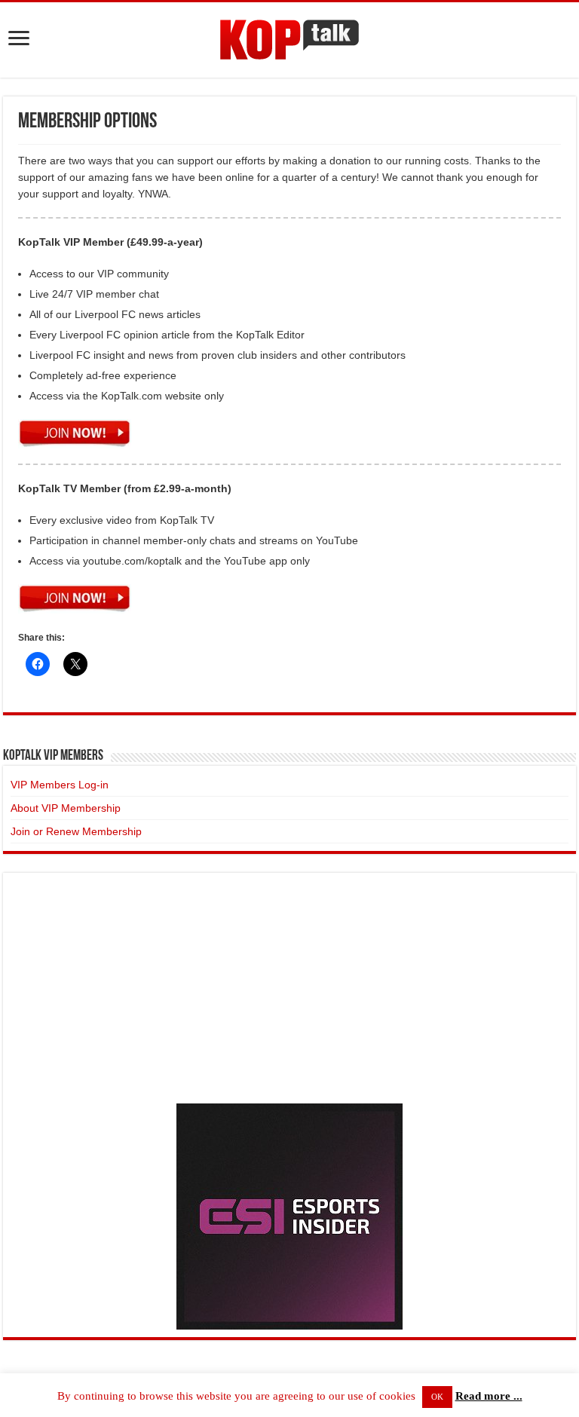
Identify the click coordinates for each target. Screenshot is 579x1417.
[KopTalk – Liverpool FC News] (289, 37)
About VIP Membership (66, 808)
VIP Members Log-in (60, 785)
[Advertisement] (289, 985)
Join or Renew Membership (76, 831)
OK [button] (437, 1396)
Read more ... (488, 1396)
